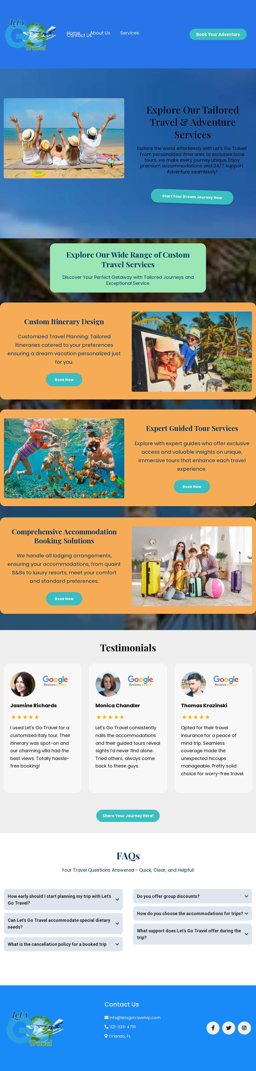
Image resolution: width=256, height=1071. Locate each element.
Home (73, 33)
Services (129, 33)
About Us (100, 33)
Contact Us (79, 35)
